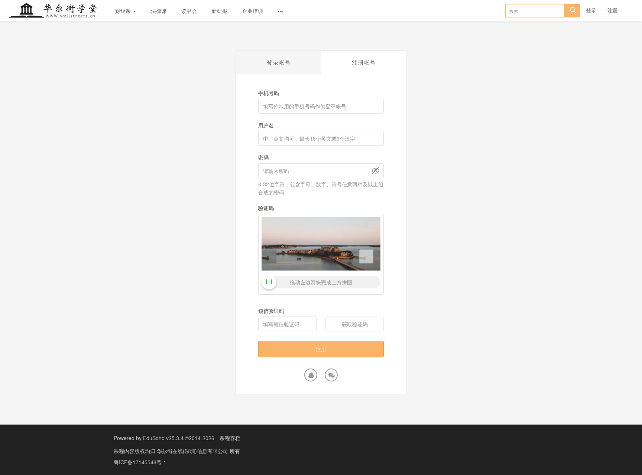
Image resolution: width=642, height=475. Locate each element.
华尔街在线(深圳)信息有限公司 (193, 451)
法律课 (158, 10)
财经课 (123, 10)
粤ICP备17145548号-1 (140, 462)
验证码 (266, 208)
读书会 (189, 10)
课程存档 (230, 438)
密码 (263, 157)
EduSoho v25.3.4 (163, 438)
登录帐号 (279, 62)
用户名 (266, 125)
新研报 (219, 10)
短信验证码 (271, 310)
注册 (612, 10)
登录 (591, 10)
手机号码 (268, 92)
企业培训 (252, 10)
